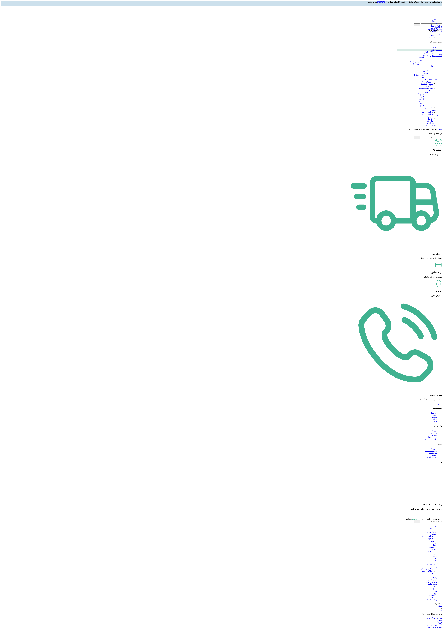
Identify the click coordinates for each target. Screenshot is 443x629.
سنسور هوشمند (427, 84)
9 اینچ (422, 106)
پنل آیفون (429, 121)
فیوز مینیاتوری (432, 123)
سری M (421, 77)
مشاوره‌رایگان (436, 50)
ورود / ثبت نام (432, 599)
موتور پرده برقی (431, 125)
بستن (440, 606)
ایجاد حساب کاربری (434, 618)
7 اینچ (422, 103)
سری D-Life (414, 62)
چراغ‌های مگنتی (427, 114)
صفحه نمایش (423, 92)
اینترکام (430, 119)
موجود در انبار (432, 37)
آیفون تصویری (432, 117)
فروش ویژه (432, 35)
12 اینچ (421, 101)
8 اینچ (422, 97)
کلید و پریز (433, 49)
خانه (440, 129)
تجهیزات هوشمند (431, 79)
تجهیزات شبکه (432, 47)
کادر (431, 66)
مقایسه (434, 597)
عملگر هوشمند (427, 86)
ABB (426, 53)
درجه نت (415, 519)
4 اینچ (422, 95)
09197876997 (382, 2)
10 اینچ (421, 99)
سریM (416, 64)
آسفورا (421, 57)
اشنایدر (425, 55)
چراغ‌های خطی (427, 112)
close (440, 26)
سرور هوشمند (427, 81)
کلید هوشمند (428, 108)
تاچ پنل (430, 90)
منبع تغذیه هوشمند (426, 88)
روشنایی (434, 110)
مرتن (422, 60)
